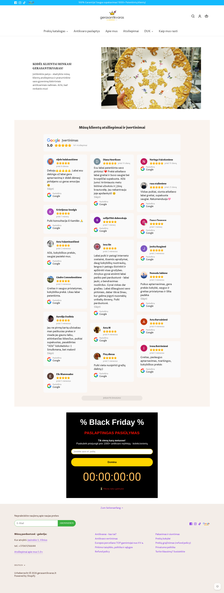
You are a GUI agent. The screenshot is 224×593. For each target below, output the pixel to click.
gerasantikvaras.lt (46, 573)
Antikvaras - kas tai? (105, 534)
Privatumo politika (165, 547)
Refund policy (102, 551)
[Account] (199, 16)
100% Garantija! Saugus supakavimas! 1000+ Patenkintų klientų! (112, 2)
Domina (112, 462)
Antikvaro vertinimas (106, 538)
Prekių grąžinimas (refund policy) (173, 543)
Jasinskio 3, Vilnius (37, 540)
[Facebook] (15, 2)
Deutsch (18, 565)
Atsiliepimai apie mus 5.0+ (28, 552)
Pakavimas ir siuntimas (167, 534)
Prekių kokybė (163, 538)
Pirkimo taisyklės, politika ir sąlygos (114, 547)
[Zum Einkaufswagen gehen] (206, 16)
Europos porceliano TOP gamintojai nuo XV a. (119, 543)
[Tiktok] (24, 2)
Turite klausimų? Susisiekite (170, 551)
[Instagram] (20, 2)
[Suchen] (193, 16)
